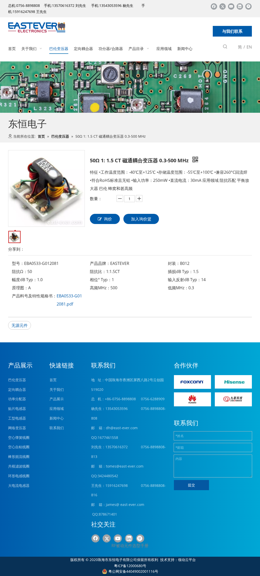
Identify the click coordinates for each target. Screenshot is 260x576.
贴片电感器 (17, 408)
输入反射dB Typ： (184, 279)
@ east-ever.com (130, 504)
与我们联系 (232, 31)
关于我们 (57, 389)
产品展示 (57, 398)
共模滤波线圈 (18, 466)
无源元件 (19, 325)
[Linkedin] (240, 6)
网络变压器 (17, 427)
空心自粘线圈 (18, 446)
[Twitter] (222, 6)
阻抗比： (98, 271)
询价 (108, 219)
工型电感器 (17, 418)
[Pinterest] (248, 6)
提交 (191, 485)
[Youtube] (231, 6)
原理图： (20, 288)
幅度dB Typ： (24, 279)
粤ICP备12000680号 (130, 565)
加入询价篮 (141, 219)
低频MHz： (178, 288)
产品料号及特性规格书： (34, 296)
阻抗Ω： (19, 271)
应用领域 (57, 408)
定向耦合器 (17, 389)
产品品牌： (100, 263)
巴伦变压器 (17, 379)
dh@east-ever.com (122, 427)
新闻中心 (57, 418)
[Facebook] (214, 6)
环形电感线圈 (18, 475)
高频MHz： (100, 288)
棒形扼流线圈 (18, 456)
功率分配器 (17, 398)
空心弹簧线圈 (18, 437)
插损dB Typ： (180, 271)
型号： (18, 263)
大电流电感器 (18, 485)
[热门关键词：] (225, 47)
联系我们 (57, 427)
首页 (53, 379)
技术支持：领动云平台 (178, 559)
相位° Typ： (101, 279)
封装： (174, 263)
